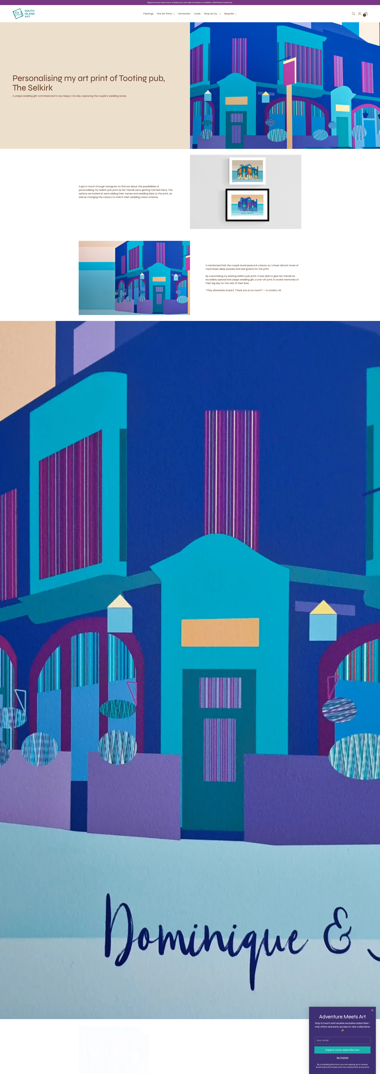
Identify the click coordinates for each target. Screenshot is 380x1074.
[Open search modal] (353, 14)
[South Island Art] (23, 13)
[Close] (372, 1010)
